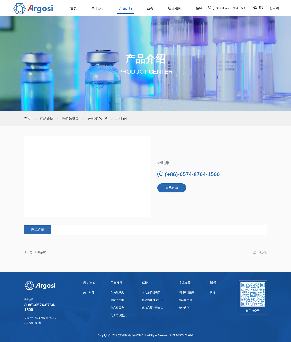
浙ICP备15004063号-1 (181, 335)
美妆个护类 (117, 300)
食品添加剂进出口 (152, 300)
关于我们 (98, 8)
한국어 (274, 8)
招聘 (199, 8)
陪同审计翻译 (187, 292)
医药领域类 (70, 118)
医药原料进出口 (151, 292)
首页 (73, 8)
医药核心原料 (98, 118)
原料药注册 (185, 300)
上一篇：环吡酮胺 (35, 252)
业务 (150, 8)
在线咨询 (172, 188)
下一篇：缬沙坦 (257, 252)
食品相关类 (117, 307)
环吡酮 (122, 118)
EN (260, 7)
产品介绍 (126, 8)
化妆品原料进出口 (152, 307)
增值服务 (174, 8)
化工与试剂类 (118, 315)
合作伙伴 (184, 307)
